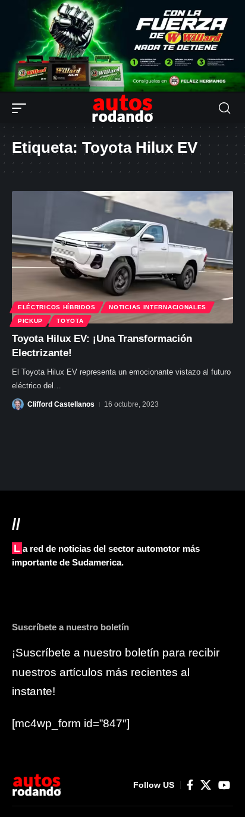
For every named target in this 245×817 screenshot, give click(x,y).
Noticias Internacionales (157, 307)
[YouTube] (224, 785)
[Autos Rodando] (122, 108)
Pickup (30, 321)
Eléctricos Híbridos (56, 307)
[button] (22, 108)
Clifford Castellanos (61, 404)
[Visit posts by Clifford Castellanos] (18, 404)
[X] (205, 785)
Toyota (69, 321)
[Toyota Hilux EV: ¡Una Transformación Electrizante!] (122, 257)
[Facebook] (190, 785)
